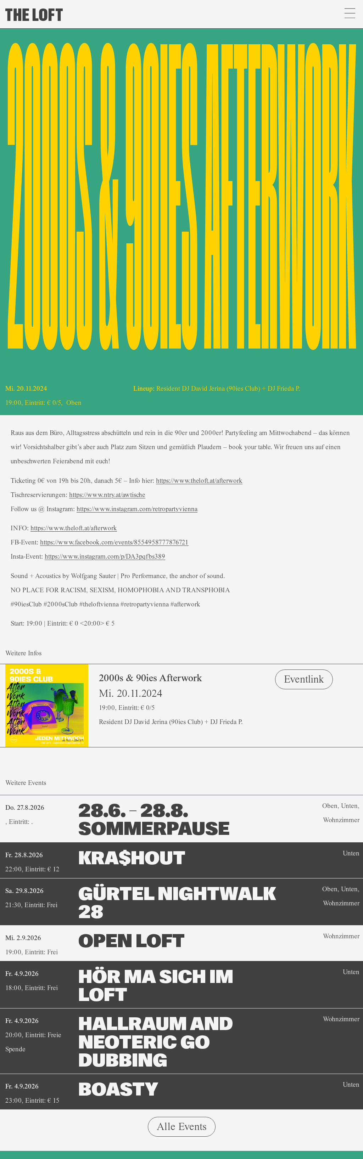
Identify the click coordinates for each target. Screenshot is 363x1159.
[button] (350, 14)
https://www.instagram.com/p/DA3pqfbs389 (105, 556)
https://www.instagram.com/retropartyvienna (137, 509)
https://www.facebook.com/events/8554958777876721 (114, 542)
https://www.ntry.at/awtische (107, 495)
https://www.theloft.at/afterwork (199, 481)
